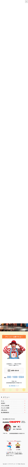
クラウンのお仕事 (5, 405)
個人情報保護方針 (5, 412)
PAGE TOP (26, 451)
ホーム (2, 400)
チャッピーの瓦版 (5, 407)
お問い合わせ (4, 410)
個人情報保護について (14, 385)
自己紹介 (3, 403)
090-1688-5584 (15, 377)
